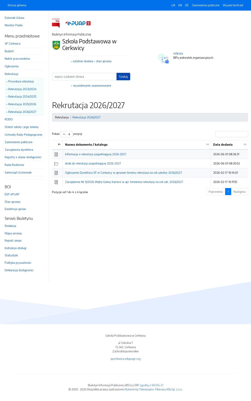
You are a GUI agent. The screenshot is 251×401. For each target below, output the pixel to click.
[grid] (150, 163)
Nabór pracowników (17, 58)
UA (173, 5)
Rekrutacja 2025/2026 (22, 104)
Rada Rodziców (14, 164)
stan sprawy (104, 61)
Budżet (9, 51)
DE (187, 5)
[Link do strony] (24, 178)
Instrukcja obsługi (15, 248)
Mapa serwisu (13, 233)
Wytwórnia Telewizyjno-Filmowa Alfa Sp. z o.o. (153, 389)
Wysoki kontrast (233, 5)
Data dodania (223, 144)
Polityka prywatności (18, 262)
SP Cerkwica (12, 43)
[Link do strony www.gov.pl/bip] (58, 23)
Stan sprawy (13, 201)
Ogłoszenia (12, 66)
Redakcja (10, 225)
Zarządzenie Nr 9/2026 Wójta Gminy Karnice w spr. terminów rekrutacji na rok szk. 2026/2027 (124, 182)
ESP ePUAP (12, 194)
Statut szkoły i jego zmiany (22, 127)
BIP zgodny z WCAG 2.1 (149, 385)
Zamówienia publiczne (206, 5)
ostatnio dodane (83, 61)
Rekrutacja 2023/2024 (22, 89)
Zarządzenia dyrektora (19, 149)
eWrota (178, 53)
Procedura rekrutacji (21, 81)
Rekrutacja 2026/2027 (22, 111)
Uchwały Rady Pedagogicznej (23, 134)
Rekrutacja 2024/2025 (22, 96)
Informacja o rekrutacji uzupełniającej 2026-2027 (95, 154)
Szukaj (123, 77)
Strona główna (17, 5)
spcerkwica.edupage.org (126, 358)
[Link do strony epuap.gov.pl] (78, 23)
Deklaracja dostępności (19, 270)
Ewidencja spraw (15, 209)
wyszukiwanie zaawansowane (92, 85)
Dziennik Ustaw (14, 17)
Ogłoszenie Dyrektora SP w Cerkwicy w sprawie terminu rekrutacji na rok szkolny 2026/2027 (123, 172)
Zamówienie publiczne (19, 142)
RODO (9, 119)
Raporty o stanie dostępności (23, 157)
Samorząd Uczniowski (18, 172)
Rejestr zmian (13, 240)
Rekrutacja (11, 74)
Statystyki (11, 255)
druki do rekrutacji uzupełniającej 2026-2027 (93, 163)
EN (180, 5)
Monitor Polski (13, 25)
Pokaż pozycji (67, 134)
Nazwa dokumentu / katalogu (86, 144)
